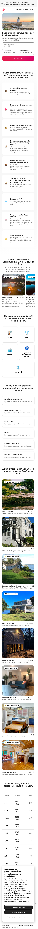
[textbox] (10, 53)
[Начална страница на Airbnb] (3, 10)
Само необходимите (18, 912)
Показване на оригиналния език (23, 4)
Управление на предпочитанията (18, 917)
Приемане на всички (18, 907)
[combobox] (18, 46)
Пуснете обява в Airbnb (24, 10)
